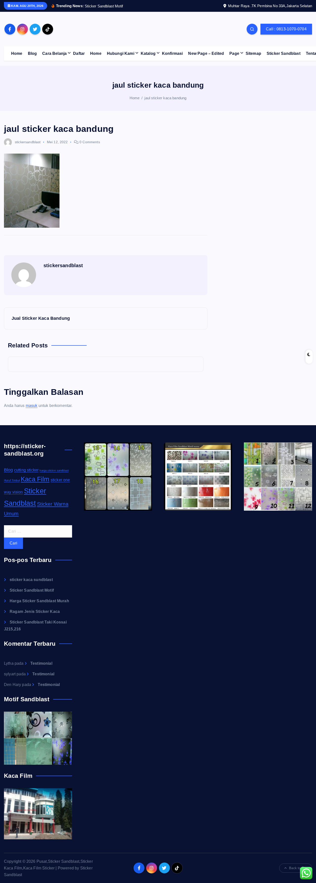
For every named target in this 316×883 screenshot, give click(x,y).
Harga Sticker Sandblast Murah (39, 601)
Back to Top (298, 868)
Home (16, 53)
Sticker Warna (52, 504)
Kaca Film (35, 479)
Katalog (148, 53)
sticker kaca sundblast (31, 580)
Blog (32, 53)
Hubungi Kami (120, 53)
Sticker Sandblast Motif (32, 590)
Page (234, 53)
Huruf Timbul (12, 480)
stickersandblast (28, 142)
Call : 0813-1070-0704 (286, 29)
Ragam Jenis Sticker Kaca (35, 611)
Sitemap (253, 53)
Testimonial (41, 663)
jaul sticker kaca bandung (165, 98)
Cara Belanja (54, 53)
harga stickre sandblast (54, 470)
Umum (11, 513)
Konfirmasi (172, 53)
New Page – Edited (206, 53)
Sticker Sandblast (283, 53)
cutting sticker (26, 470)
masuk (32, 405)
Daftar (79, 53)
